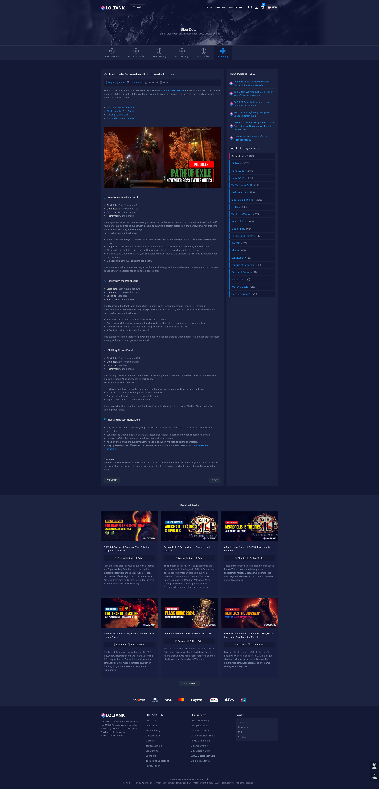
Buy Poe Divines (199, 745)
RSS (240, 732)
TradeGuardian (154, 745)
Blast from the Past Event (120, 111)
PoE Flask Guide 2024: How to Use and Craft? (188, 633)
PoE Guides (203, 56)
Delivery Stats (153, 735)
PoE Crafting (181, 56)
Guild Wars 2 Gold (200, 730)
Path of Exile (136, 82)
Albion (235, 250)
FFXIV (235, 206)
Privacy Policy (153, 765)
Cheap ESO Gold (199, 725)
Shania (241, 558)
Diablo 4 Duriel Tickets (203, 735)
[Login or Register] (256, 7)
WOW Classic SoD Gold (203, 755)
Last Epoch (237, 257)
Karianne (121, 644)
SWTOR (235, 243)
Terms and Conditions (157, 760)
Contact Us (235, 7)
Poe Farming (159, 56)
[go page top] (374, 777)
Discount (150, 740)
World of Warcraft (242, 214)
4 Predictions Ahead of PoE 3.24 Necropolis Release (247, 549)
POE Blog (223, 56)
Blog (169, 33)
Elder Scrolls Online (242, 199)
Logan (111, 82)
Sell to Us (151, 755)
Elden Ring (237, 228)
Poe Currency (112, 56)
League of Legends (242, 264)
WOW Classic (239, 221)
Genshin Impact (240, 293)
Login (240, 722)
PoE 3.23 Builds (136, 56)
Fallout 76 (237, 279)
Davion (121, 558)
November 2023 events (171, 90)
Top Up (208, 7)
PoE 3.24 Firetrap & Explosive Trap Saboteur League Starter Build (127, 549)
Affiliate (220, 7)
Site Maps (243, 737)
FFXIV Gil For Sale (200, 740)
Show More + (189, 683)
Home (161, 33)
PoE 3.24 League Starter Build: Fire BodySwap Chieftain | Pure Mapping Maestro (248, 635)
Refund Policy (153, 730)
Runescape (237, 170)
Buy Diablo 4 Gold (200, 750)
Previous (111, 480)
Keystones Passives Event (120, 107)
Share (122, 82)
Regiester (243, 727)
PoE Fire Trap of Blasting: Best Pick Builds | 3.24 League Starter (129, 635)
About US (151, 720)
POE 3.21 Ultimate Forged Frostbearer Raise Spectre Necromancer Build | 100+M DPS (254, 126)
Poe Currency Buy (200, 720)
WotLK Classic (239, 286)
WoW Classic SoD (241, 185)
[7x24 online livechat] (374, 766)
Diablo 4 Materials (201, 760)
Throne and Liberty (242, 235)
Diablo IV (236, 163)
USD (274, 7)
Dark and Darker (240, 272)
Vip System (152, 750)
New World (237, 177)
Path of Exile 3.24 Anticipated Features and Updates (187, 549)
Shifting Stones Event (118, 114)
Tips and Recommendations (121, 118)
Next (215, 480)
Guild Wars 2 (238, 192)
